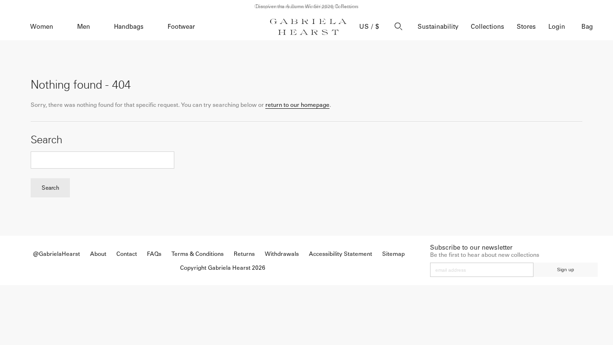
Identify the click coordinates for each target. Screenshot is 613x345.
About (98, 254)
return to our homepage (297, 105)
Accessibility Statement (340, 254)
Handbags (129, 26)
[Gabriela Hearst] (308, 27)
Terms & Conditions (197, 254)
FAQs (154, 254)
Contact (126, 254)
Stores (526, 26)
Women (41, 26)
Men (83, 26)
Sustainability (438, 26)
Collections (487, 26)
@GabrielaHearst (56, 254)
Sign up (565, 269)
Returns (244, 254)
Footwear (181, 26)
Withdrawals (282, 254)
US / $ (369, 26)
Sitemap (393, 254)
